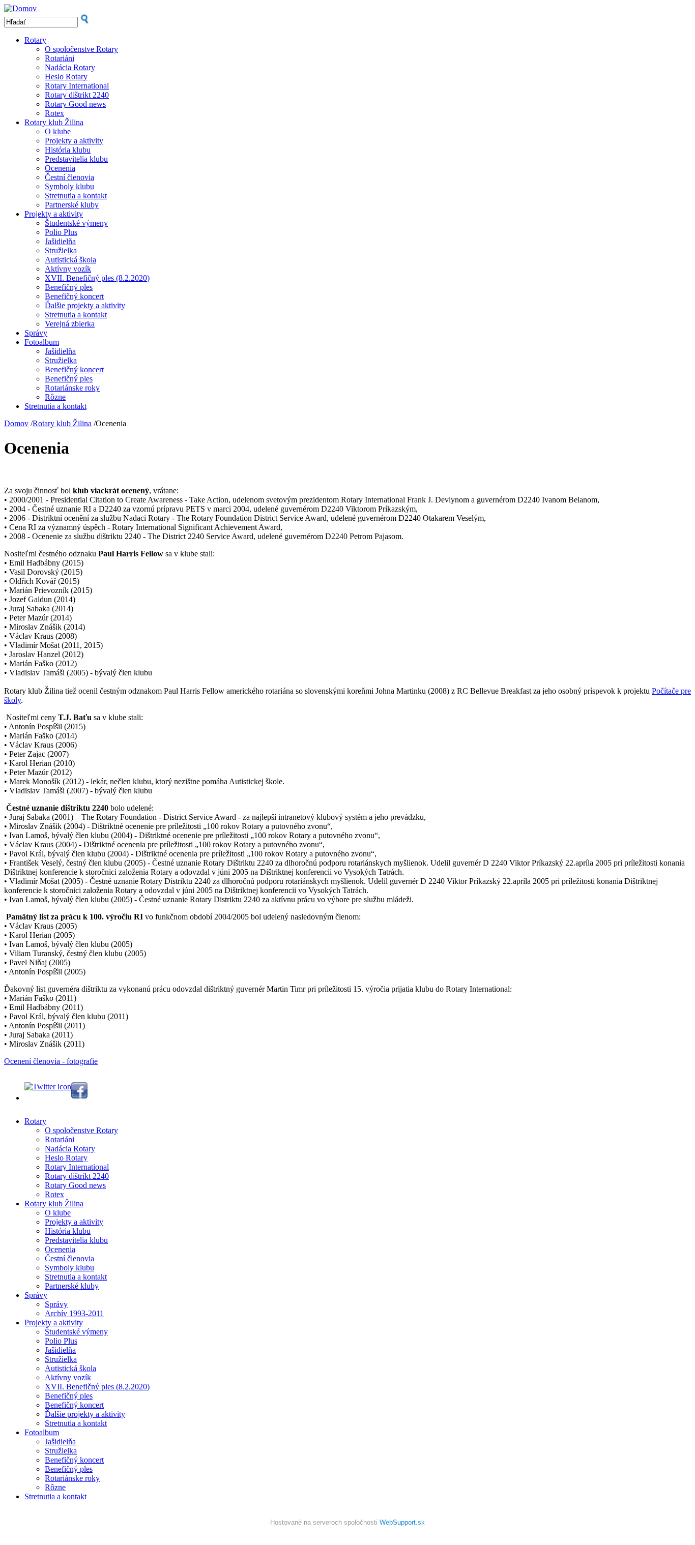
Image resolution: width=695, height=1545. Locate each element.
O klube (58, 131)
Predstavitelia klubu (76, 159)
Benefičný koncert (74, 296)
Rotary (35, 40)
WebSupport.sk (402, 1522)
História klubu (68, 149)
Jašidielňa (60, 241)
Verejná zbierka (70, 323)
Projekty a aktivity (74, 140)
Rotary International (77, 85)
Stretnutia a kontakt (76, 195)
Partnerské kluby (72, 204)
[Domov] (20, 8)
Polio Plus (61, 232)
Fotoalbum (41, 342)
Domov (16, 423)
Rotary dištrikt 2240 (77, 95)
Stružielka (61, 250)
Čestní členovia (69, 177)
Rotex (54, 113)
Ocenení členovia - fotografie (51, 1061)
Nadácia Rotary (70, 67)
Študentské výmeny (76, 223)
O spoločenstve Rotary (81, 49)
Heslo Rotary (66, 76)
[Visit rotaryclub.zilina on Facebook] (79, 1095)
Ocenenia (60, 168)
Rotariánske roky (72, 387)
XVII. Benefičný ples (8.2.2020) (97, 278)
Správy (35, 333)
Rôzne (55, 397)
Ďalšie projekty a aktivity (85, 305)
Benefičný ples (69, 287)
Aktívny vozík (68, 268)
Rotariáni (59, 58)
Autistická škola (70, 259)
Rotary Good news (75, 104)
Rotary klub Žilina (53, 122)
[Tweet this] (47, 1086)
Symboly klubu (69, 186)
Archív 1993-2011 (74, 1313)
